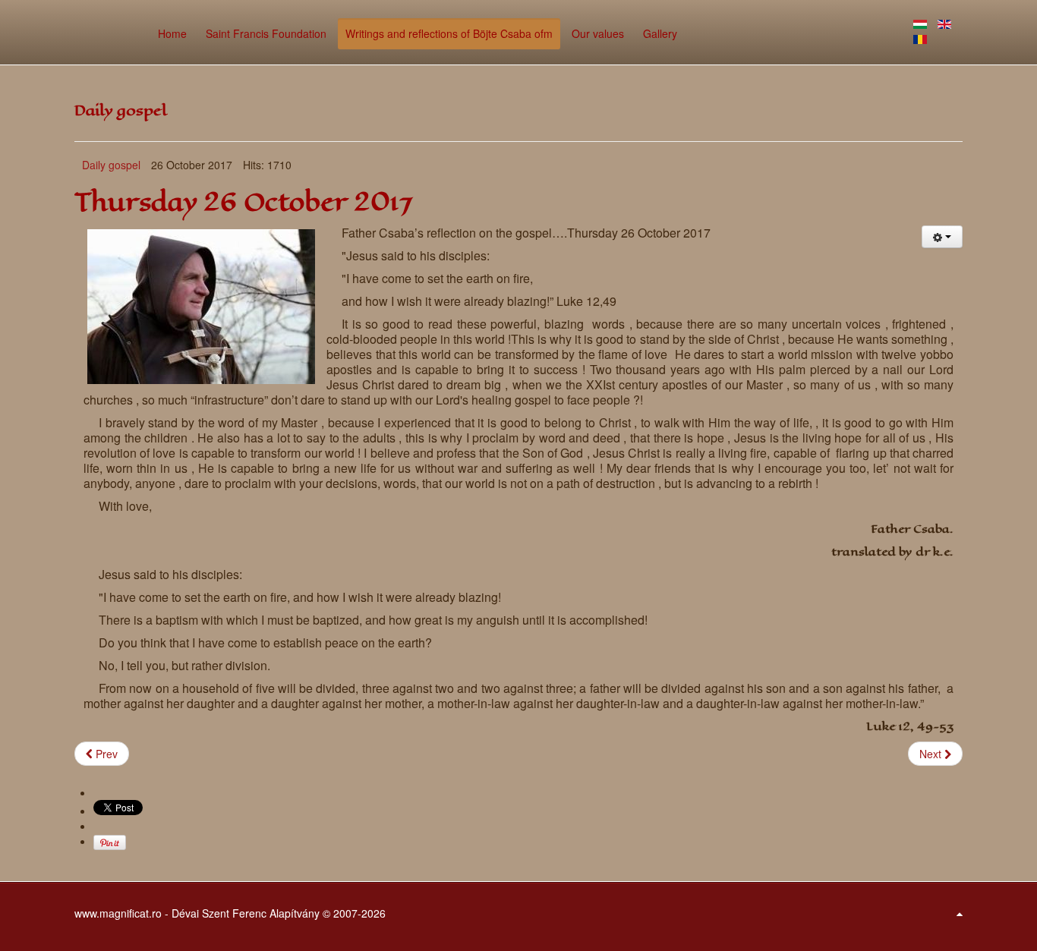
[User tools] (942, 236)
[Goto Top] (960, 913)
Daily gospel (111, 164)
